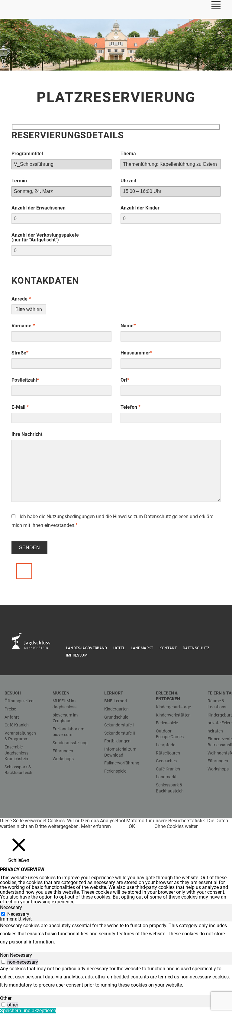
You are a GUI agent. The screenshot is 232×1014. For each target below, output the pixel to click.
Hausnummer (136, 353)
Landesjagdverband (86, 648)
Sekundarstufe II (119, 733)
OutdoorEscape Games (170, 734)
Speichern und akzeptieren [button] (28, 1010)
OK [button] (132, 826)
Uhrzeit (128, 181)
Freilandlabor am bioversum (68, 731)
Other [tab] (5, 998)
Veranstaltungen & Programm (20, 736)
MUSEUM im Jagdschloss (64, 703)
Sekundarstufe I (119, 725)
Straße (19, 353)
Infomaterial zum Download (120, 752)
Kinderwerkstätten (173, 715)
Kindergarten (116, 709)
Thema (128, 153)
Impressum (76, 655)
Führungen (63, 750)
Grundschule (116, 717)
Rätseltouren (168, 753)
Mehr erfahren (96, 826)
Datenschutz (157, 516)
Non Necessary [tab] (16, 955)
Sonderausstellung (70, 742)
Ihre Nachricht (26, 434)
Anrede (21, 299)
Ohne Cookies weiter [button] (176, 826)
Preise (10, 709)
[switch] (3, 962)
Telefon (130, 407)
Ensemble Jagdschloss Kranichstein (16, 753)
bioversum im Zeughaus (65, 718)
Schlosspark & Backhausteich (18, 769)
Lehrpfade (165, 744)
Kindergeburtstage (173, 706)
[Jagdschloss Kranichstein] (34, 640)
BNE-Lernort (115, 700)
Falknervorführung (121, 762)
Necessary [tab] (11, 907)
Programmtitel (27, 153)
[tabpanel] (116, 933)
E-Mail (20, 407)
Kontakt (168, 648)
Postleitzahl (25, 380)
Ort (125, 380)
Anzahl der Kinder (140, 208)
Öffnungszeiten (19, 700)
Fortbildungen (117, 740)
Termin (19, 181)
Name (128, 326)
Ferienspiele (115, 771)
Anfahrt (12, 717)
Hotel (119, 648)
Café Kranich (17, 725)
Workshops (63, 758)
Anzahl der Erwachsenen (38, 208)
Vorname (23, 326)
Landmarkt (142, 648)
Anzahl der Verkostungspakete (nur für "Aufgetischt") (45, 237)
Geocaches (166, 760)
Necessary (18, 914)
